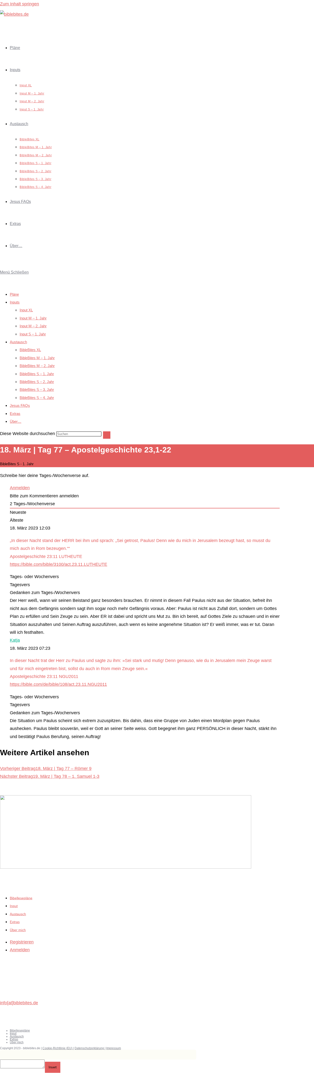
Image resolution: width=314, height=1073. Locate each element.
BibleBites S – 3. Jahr (37, 389)
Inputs (15, 302)
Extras (15, 413)
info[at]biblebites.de (19, 1002)
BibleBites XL (30, 350)
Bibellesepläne (21, 898)
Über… (15, 421)
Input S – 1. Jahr (33, 334)
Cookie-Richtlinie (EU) (57, 1048)
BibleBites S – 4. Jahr (37, 398)
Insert (53, 1067)
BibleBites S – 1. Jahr (37, 374)
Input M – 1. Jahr (33, 318)
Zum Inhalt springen (19, 3)
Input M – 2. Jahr (33, 326)
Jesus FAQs (20, 405)
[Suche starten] (107, 435)
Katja (15, 640)
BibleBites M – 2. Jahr (37, 366)
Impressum (113, 1048)
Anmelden (20, 487)
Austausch (18, 342)
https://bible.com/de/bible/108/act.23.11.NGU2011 (58, 684)
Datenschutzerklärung (90, 1048)
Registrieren (22, 942)
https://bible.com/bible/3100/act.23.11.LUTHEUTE (58, 564)
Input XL (26, 310)
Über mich (18, 930)
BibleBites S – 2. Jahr (37, 382)
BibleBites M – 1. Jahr (37, 358)
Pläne (14, 294)
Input (14, 906)
